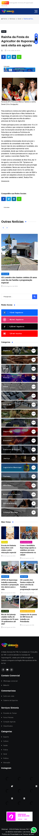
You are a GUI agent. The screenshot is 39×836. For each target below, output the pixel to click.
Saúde (5, 745)
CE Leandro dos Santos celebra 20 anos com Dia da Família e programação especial (19, 280)
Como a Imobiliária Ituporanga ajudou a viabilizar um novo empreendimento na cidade (28, 550)
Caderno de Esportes (10, 700)
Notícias (12, 19)
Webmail (4, 829)
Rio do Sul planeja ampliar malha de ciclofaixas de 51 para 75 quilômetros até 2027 (9, 619)
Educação (5, 274)
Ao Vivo (5, 3)
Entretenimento (26, 542)
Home (5, 19)
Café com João (8, 696)
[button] (3, 228)
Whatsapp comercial (10, 681)
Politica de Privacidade (10, 834)
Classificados (8, 726)
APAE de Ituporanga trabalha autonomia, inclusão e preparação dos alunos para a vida (10, 584)
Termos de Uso (28, 834)
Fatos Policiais (8, 717)
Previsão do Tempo (10, 713)
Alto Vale (5, 611)
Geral (19, 19)
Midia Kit (6, 685)
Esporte (6, 737)
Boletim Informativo (27, 611)
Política (5, 758)
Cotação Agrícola (9, 722)
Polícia (5, 750)
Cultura (4, 542)
